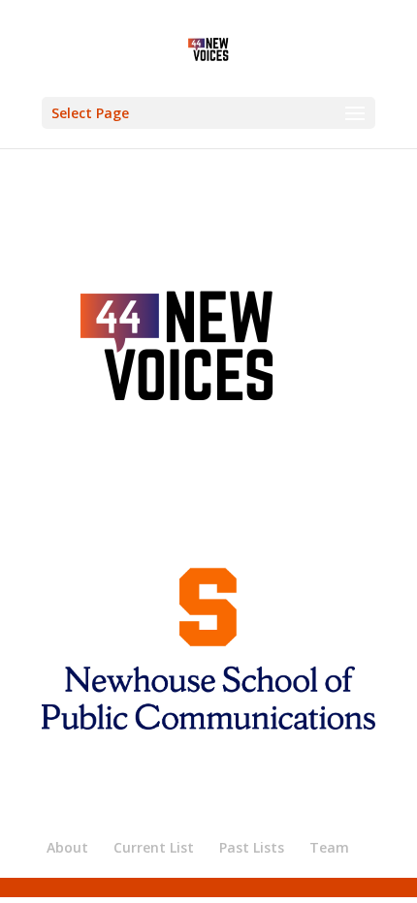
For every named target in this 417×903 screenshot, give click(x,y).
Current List (153, 847)
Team (329, 847)
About (67, 847)
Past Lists (251, 847)
